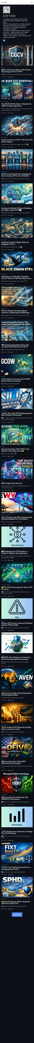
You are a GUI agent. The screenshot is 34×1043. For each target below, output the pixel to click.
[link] (17, 23)
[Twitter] (4, 40)
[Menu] (32, 2)
